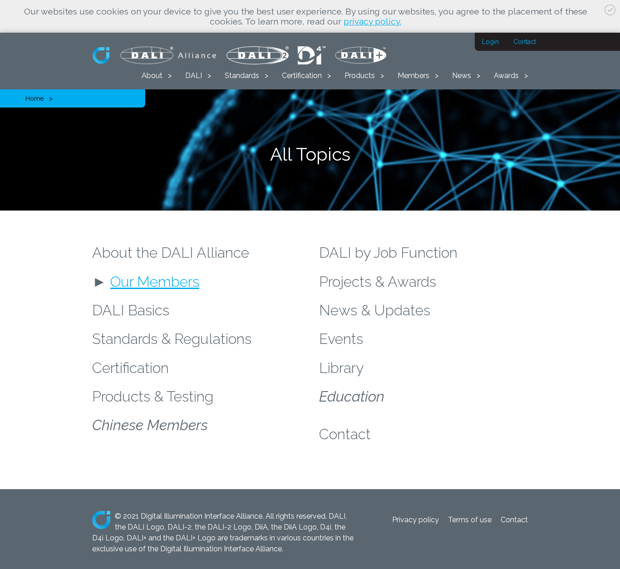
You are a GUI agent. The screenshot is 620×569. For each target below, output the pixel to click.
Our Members (154, 281)
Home (34, 98)
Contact (524, 41)
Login (490, 41)
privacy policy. (372, 21)
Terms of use (470, 519)
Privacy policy (415, 519)
